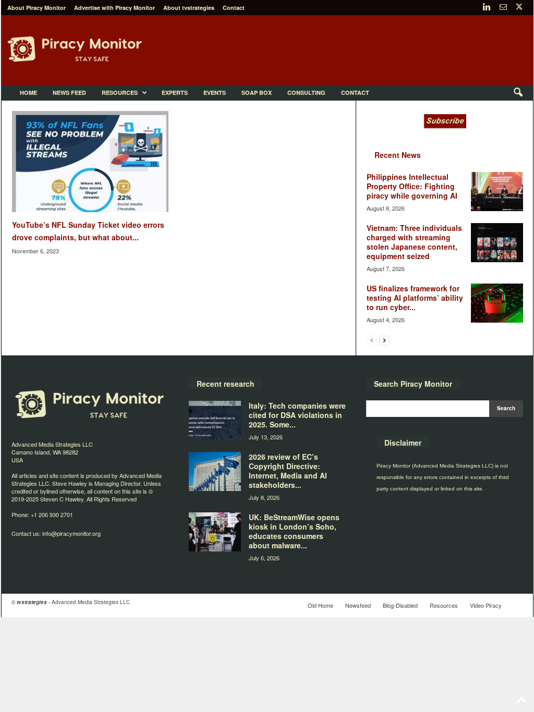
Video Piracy (486, 605)
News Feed (69, 92)
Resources (120, 92)
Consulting (306, 92)
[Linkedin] (487, 7)
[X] (519, 7)
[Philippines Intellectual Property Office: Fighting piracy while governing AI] (497, 191)
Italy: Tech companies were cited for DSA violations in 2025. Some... (297, 414)
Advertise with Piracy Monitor (114, 7)
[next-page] (384, 340)
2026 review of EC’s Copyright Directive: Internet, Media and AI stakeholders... (288, 470)
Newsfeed (358, 605)
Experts (175, 92)
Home (28, 92)
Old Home (320, 605)
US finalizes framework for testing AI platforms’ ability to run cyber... (415, 297)
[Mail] (503, 7)
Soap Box (256, 92)
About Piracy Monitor (36, 7)
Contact (234, 7)
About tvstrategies (188, 7)
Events (214, 92)
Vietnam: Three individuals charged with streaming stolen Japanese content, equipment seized (414, 242)
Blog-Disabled (400, 605)
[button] (517, 92)
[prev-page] (372, 340)
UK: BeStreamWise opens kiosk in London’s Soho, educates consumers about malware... (294, 531)
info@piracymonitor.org (71, 533)
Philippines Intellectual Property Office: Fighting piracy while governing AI (412, 186)
